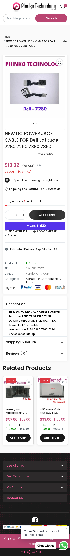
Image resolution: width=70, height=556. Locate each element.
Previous (7, 412)
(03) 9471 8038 (35, 552)
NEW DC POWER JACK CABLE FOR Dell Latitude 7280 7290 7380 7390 (31, 140)
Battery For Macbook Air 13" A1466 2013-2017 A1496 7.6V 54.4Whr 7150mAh (17, 411)
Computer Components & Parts (43, 280)
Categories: (12, 279)
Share (12, 235)
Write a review (45, 153)
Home (7, 37)
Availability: (12, 263)
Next (62, 412)
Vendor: (10, 273)
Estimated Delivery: (22, 249)
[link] (29, 382)
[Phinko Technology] (34, 7)
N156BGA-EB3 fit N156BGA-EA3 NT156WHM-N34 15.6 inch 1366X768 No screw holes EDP (52, 411)
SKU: (7, 268)
